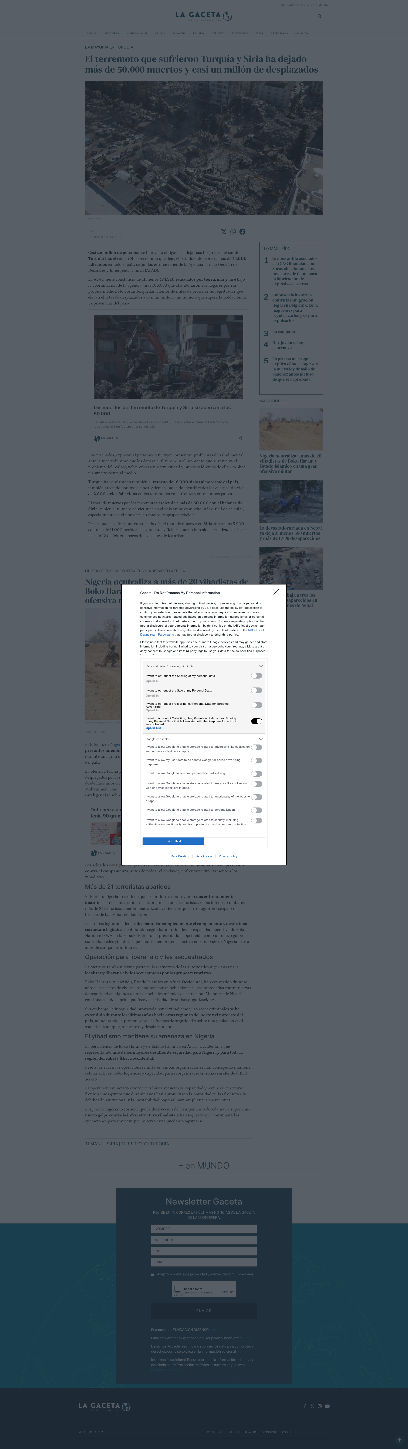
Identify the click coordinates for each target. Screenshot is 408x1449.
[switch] (256, 676)
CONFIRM (173, 841)
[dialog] (204, 724)
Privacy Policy (228, 856)
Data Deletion (180, 856)
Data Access (204, 856)
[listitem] (204, 666)
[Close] (277, 593)
